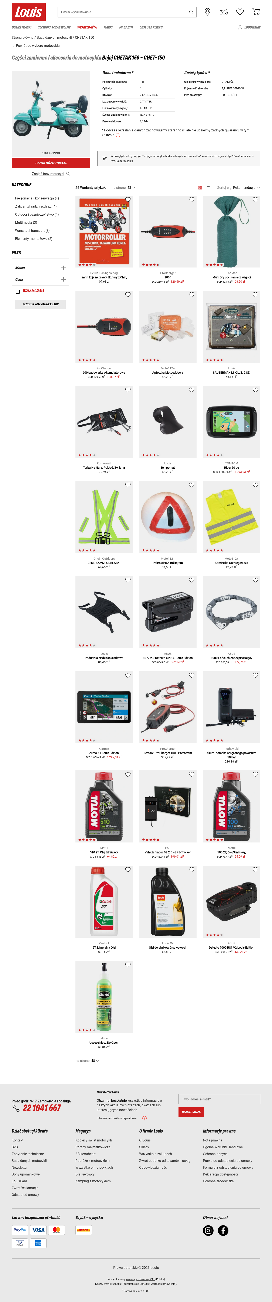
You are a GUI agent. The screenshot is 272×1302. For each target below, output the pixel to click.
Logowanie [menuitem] (252, 27)
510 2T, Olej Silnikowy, (104, 852)
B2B (15, 1147)
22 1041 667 (42, 1108)
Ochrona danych (215, 1154)
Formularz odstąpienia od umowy (228, 1167)
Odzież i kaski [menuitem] (21, 27)
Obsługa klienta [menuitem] (151, 27)
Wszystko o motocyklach (94, 1167)
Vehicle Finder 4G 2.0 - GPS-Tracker (168, 852)
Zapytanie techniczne (28, 1154)
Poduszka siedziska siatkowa (104, 658)
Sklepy (144, 1147)
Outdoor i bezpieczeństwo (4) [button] (37, 214)
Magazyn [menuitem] (126, 27)
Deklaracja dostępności (220, 1174)
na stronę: (119, 188)
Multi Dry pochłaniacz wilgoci (231, 277)
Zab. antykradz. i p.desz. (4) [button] (36, 206)
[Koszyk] (256, 12)
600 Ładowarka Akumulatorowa (104, 372)
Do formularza (124, 160)
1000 (167, 277)
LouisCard (19, 1181)
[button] (191, 12)
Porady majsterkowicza (92, 1147)
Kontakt (17, 1140)
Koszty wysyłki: (104, 1283)
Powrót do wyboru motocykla (37, 46)
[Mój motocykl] (224, 12)
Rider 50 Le (231, 467)
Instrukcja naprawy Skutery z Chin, (104, 277)
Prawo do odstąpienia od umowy (227, 1161)
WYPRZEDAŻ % (34, 290)
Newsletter (19, 1167)
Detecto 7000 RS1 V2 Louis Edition (231, 947)
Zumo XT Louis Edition (104, 753)
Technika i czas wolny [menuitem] (54, 27)
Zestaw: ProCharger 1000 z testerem (168, 753)
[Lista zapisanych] (240, 12)
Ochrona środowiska (218, 1181)
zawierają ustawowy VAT (140, 1279)
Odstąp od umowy (25, 1195)
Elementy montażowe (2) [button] (33, 239)
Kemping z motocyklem (93, 1181)
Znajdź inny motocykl (48, 174)
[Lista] (207, 188)
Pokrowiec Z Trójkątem (168, 563)
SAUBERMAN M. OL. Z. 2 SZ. (231, 372)
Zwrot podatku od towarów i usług (164, 1161)
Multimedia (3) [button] (26, 223)
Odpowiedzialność (153, 1167)
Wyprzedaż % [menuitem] (87, 27)
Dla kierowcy (85, 1174)
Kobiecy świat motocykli (93, 1140)
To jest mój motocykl (51, 163)
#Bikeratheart (85, 1154)
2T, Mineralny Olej (104, 947)
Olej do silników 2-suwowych (168, 947)
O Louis (145, 1140)
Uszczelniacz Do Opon (104, 1042)
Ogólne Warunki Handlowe (223, 1147)
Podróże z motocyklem (92, 1161)
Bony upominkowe (26, 1174)
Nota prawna (212, 1140)
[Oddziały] (207, 12)
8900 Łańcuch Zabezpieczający (231, 658)
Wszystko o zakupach (155, 1154)
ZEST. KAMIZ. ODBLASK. (104, 563)
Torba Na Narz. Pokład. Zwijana (104, 467)
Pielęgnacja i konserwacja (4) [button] (37, 198)
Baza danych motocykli (29, 1161)
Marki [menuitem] (108, 27)
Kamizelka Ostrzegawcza (231, 563)
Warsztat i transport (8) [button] (32, 231)
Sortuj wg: (224, 188)
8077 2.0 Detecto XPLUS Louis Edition (168, 658)
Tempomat (168, 467)
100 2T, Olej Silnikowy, (231, 852)
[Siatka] (200, 187)
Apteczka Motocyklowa (167, 372)
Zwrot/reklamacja (25, 1188)
